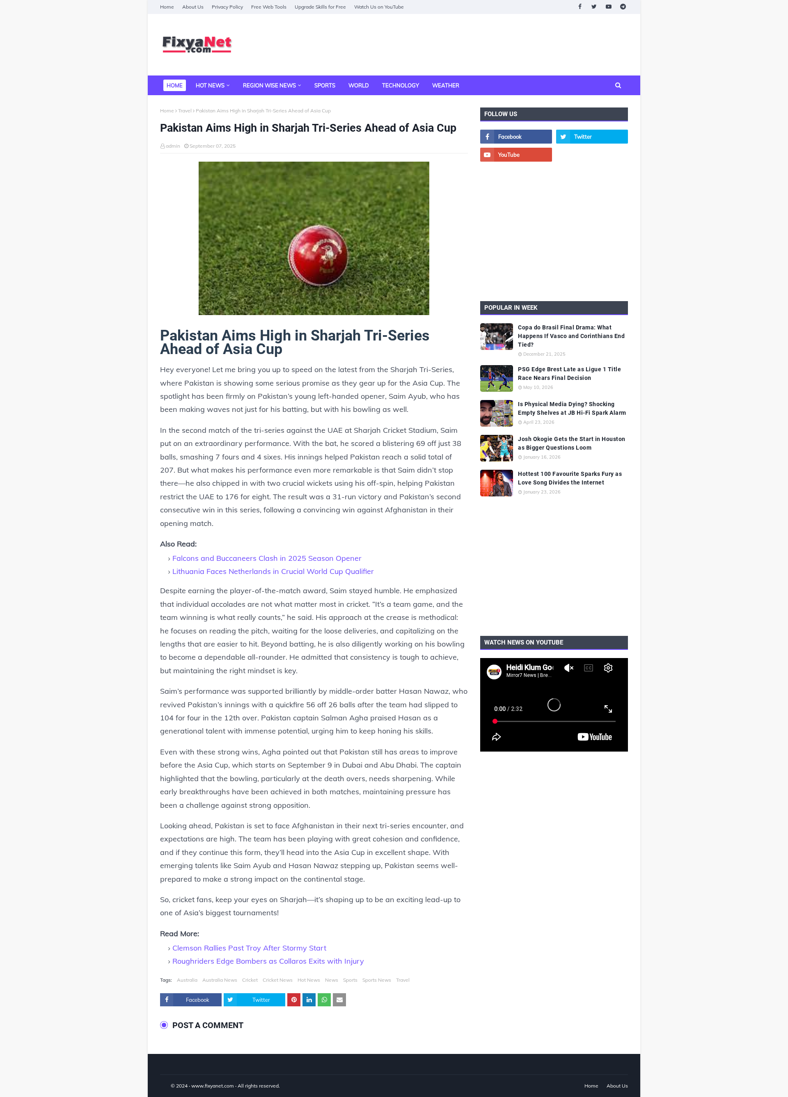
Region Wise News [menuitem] (269, 85)
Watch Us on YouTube (379, 7)
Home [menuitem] (175, 85)
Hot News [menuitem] (210, 85)
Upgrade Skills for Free (320, 7)
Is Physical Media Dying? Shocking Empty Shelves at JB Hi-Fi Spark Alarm (572, 408)
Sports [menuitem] (324, 85)
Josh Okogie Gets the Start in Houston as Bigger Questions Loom (571, 443)
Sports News (376, 980)
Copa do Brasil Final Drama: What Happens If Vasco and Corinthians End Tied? (571, 336)
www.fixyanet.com (212, 1086)
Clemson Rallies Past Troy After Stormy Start (249, 948)
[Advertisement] (478, 44)
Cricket (250, 980)
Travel (185, 110)
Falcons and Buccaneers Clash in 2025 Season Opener (267, 558)
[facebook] (580, 7)
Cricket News (278, 980)
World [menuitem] (358, 85)
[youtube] (608, 7)
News (331, 980)
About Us (193, 7)
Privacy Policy (227, 7)
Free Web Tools (268, 7)
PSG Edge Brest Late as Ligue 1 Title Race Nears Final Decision (569, 373)
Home (167, 7)
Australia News (219, 980)
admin (173, 146)
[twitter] (594, 7)
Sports (350, 980)
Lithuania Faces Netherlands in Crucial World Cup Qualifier (273, 571)
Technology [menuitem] (400, 85)
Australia (187, 980)
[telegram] (623, 7)
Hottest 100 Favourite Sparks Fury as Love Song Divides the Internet (570, 478)
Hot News (309, 980)
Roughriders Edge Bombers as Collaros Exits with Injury (268, 961)
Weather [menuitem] (445, 85)
